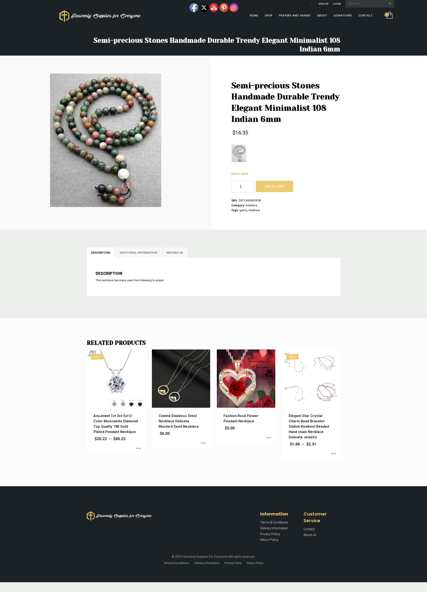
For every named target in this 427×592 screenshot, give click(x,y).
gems (243, 210)
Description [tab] (100, 252)
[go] (390, 3)
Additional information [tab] (138, 252)
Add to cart (274, 186)
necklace (251, 205)
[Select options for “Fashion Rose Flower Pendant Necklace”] (268, 437)
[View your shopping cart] (389, 15)
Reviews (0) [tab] (175, 252)
